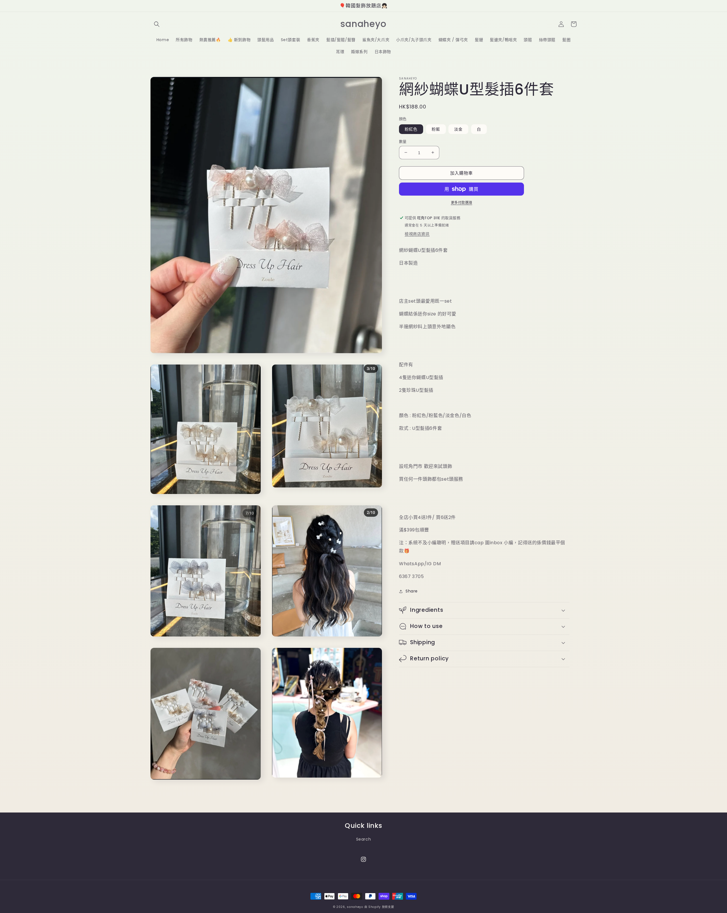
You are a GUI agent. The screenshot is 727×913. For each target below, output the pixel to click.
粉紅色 (411, 129)
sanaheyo (355, 907)
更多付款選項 (461, 202)
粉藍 (436, 129)
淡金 (458, 129)
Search (363, 839)
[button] (157, 24)
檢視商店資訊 (417, 234)
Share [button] (412, 591)
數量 (403, 141)
